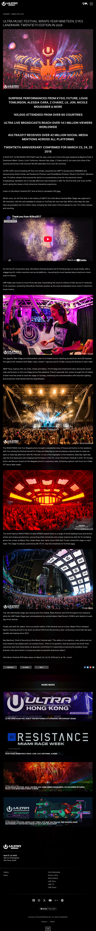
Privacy (44, 922)
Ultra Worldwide (54, 872)
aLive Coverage (86, 443)
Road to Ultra (53, 875)
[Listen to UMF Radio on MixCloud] (56, 900)
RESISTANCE (53, 878)
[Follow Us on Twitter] (44, 900)
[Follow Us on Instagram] (39, 900)
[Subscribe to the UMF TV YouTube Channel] (50, 900)
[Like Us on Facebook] (33, 900)
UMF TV (51, 884)
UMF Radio (52, 887)
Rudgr (90, 354)
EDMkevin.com (87, 529)
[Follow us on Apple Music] (48, 909)
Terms (52, 922)
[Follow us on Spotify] (62, 900)
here (58, 191)
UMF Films (52, 881)
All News (26, 667)
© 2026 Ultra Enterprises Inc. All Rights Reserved (48, 917)
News (6, 875)
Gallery (6, 872)
